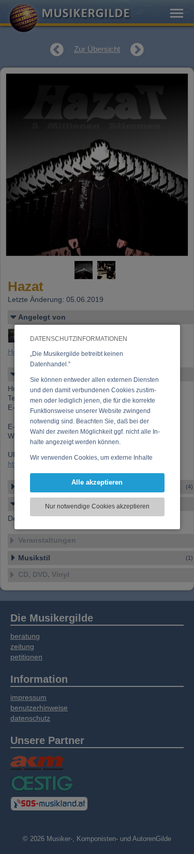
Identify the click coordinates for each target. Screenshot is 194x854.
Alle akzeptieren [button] (97, 482)
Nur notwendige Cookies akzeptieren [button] (97, 506)
